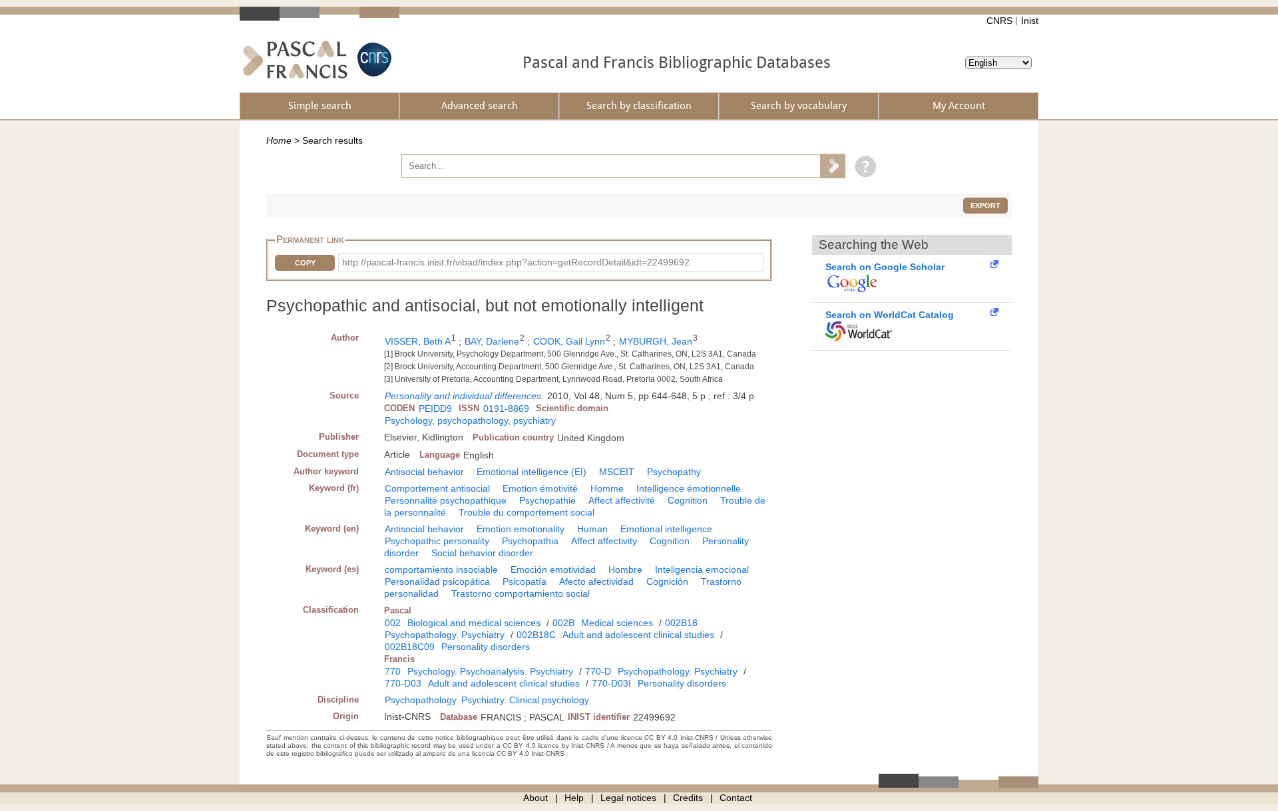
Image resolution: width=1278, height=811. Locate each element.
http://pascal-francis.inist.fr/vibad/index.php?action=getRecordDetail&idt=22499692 (516, 262)
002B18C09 (410, 646)
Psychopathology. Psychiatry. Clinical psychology (487, 700)
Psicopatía (524, 581)
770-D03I (611, 683)
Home (279, 140)
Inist (1029, 20)
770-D (598, 671)
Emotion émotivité (540, 488)
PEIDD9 (435, 408)
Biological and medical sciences (473, 622)
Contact (736, 797)
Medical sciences (617, 622)
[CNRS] (373, 60)
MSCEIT (616, 471)
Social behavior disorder (482, 553)
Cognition (688, 500)
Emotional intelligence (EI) (531, 471)
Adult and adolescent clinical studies (638, 634)
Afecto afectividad (596, 581)
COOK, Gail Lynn (569, 341)
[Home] (295, 60)
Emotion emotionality (520, 529)
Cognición (667, 581)
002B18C (536, 634)
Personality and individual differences (463, 396)
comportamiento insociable (441, 569)
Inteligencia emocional (702, 569)
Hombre (625, 569)
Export (985, 206)
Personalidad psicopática (437, 581)
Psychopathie (547, 500)
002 (393, 622)
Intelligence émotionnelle (688, 488)
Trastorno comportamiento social (520, 593)
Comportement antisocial (437, 488)
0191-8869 (506, 408)
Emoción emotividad (553, 569)
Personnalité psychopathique (446, 500)
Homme (607, 488)
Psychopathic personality (437, 541)
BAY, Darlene (492, 341)
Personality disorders (485, 646)
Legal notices (628, 797)
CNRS (999, 20)
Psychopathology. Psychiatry (445, 634)
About (535, 797)
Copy (305, 263)
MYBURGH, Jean (655, 341)
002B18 (681, 622)
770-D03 (403, 683)
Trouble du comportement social (526, 512)
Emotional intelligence (666, 529)
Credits (688, 797)
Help (574, 797)
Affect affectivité (621, 500)
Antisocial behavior (424, 471)
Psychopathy (674, 471)
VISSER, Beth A (418, 341)
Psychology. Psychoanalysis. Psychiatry (490, 671)
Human (592, 529)
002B (563, 622)
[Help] (862, 165)
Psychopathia (530, 541)
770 (393, 671)
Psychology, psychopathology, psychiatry (470, 420)
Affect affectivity (604, 541)
